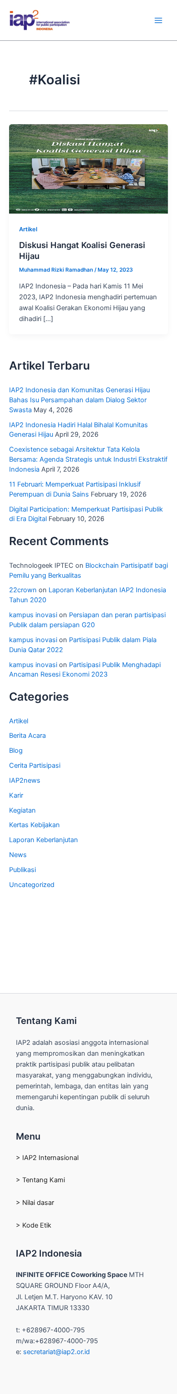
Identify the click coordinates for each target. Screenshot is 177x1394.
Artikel (28, 229)
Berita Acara (27, 735)
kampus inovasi (33, 615)
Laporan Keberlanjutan (43, 840)
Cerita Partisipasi (34, 765)
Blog (16, 750)
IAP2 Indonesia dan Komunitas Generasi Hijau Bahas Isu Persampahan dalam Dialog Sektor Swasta (79, 400)
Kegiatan (22, 810)
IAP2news (24, 780)
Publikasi (22, 870)
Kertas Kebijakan (34, 825)
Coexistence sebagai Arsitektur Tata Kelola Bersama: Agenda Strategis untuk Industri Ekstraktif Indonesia (88, 459)
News (18, 855)
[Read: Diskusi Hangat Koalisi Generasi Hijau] (88, 169)
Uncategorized (31, 885)
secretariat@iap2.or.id (56, 1352)
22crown (23, 590)
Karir (16, 795)
